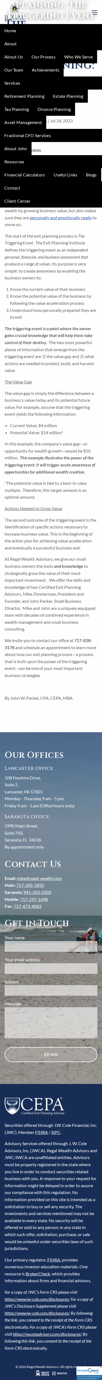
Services (12, 82)
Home (10, 30)
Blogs (91, 174)
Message (32, 1003)
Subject (31, 981)
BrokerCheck (38, 1273)
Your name (34, 937)
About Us (13, 56)
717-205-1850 (30, 885)
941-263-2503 (37, 892)
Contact (12, 187)
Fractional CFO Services (27, 135)
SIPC (55, 1132)
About (10, 43)
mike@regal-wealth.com (39, 878)
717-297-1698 (34, 899)
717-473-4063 (27, 906)
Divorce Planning (54, 109)
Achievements (45, 69)
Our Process (43, 56)
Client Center (17, 200)
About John (15, 148)
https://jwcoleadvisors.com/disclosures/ (47, 1334)
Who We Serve (78, 56)
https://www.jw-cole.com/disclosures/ (37, 1299)
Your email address (42, 959)
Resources (14, 161)
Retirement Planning (24, 96)
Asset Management (23, 122)
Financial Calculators (24, 174)
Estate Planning (68, 96)
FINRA (41, 1132)
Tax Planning (16, 109)
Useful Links (65, 174)
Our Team (13, 69)
